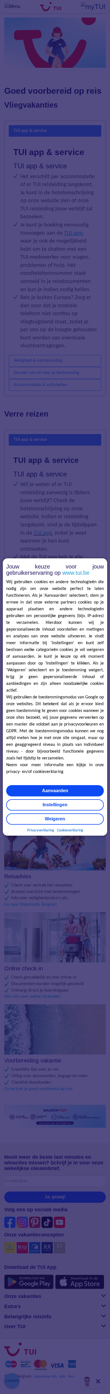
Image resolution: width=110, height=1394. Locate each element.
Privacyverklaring (40, 830)
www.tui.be (75, 573)
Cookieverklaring (70, 830)
